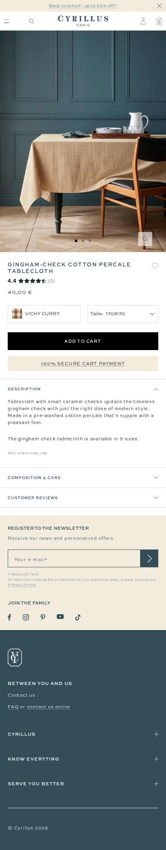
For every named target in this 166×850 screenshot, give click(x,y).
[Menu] (6, 21)
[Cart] (159, 21)
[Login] (143, 21)
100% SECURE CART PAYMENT (83, 364)
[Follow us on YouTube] (60, 616)
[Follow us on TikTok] (78, 617)
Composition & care (34, 477)
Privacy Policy (22, 584)
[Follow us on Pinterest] (43, 617)
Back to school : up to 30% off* (83, 5)
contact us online (49, 707)
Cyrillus (22, 734)
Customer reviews (33, 497)
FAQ (13, 707)
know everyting (33, 759)
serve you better (36, 783)
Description (24, 389)
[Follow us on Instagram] (26, 617)
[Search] (31, 21)
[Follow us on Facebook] (9, 617)
